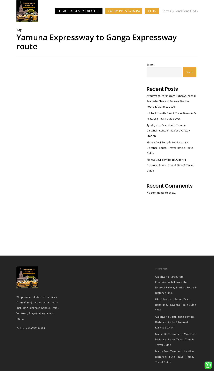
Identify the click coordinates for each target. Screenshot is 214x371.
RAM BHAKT (27, 233)
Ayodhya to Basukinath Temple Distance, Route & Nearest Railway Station (168, 130)
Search (151, 64)
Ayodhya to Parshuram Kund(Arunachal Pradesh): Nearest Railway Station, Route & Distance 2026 (171, 101)
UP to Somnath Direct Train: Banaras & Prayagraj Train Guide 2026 (171, 115)
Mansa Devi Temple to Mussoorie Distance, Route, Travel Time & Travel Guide (170, 148)
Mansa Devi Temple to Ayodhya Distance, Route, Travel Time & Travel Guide (170, 165)
